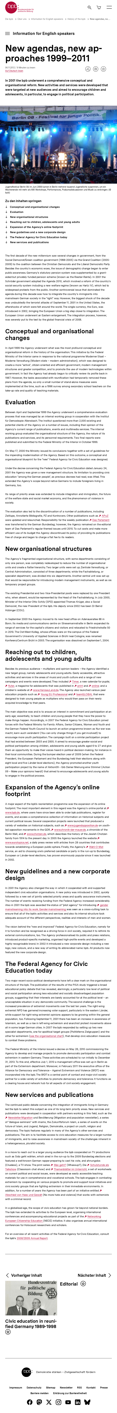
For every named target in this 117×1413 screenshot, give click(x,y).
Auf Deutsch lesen (14, 71)
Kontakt (91, 1387)
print (80, 685)
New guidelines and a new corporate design (37, 232)
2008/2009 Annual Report (32, 1238)
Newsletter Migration (20, 1117)
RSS (79, 1387)
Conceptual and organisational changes (34, 206)
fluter (11, 685)
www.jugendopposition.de (82, 825)
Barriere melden (39, 1393)
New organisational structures (28, 216)
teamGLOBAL (84, 694)
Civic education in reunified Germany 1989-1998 (31, 1324)
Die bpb (9, 19)
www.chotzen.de (36, 834)
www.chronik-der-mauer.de (70, 829)
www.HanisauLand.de (45, 690)
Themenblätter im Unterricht (70, 1169)
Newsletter (66, 1387)
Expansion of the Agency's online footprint (36, 227)
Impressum (15, 1387)
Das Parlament (100, 520)
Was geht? (60, 1165)
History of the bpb (76, 19)
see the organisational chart (46, 1036)
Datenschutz (34, 1387)
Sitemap (50, 1387)
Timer (75, 681)
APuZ (105, 515)
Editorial (69, 1284)
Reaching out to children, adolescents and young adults (44, 222)
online (95, 685)
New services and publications (29, 242)
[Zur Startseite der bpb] (19, 12)
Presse (104, 1387)
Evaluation (16, 211)
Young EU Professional (54, 694)
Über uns (22, 19)
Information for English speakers (47, 19)
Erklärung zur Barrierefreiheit (70, 1393)
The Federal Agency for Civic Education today (38, 237)
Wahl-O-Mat (96, 847)
